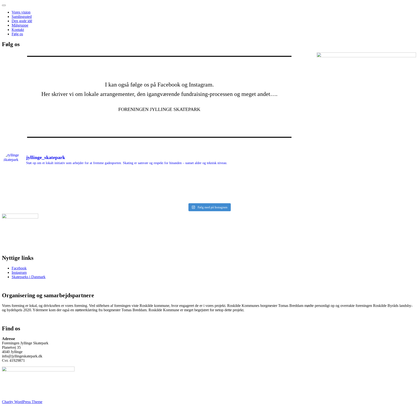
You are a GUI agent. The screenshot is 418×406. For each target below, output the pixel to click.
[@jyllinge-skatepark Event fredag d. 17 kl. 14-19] (54, 191)
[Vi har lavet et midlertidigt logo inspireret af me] (260, 198)
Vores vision (21, 12)
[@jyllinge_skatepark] (260, 191)
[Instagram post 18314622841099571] (363, 179)
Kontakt (18, 30)
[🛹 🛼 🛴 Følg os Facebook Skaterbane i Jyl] (363, 198)
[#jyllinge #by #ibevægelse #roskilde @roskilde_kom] (157, 179)
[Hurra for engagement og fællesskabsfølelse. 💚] (157, 191)
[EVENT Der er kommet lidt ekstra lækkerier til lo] (363, 185)
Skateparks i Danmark (28, 277)
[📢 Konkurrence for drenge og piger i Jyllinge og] (363, 191)
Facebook (19, 268)
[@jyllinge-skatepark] (157, 198)
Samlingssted (22, 16)
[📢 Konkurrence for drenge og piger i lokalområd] (54, 198)
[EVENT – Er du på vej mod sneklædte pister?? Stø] (260, 185)
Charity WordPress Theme (22, 402)
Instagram (19, 272)
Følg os (17, 34)
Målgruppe (20, 25)
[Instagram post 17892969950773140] (157, 185)
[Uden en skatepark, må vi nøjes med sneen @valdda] (260, 179)
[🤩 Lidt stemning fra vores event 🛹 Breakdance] (54, 185)
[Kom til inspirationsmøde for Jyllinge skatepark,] (54, 179)
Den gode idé (22, 21)
